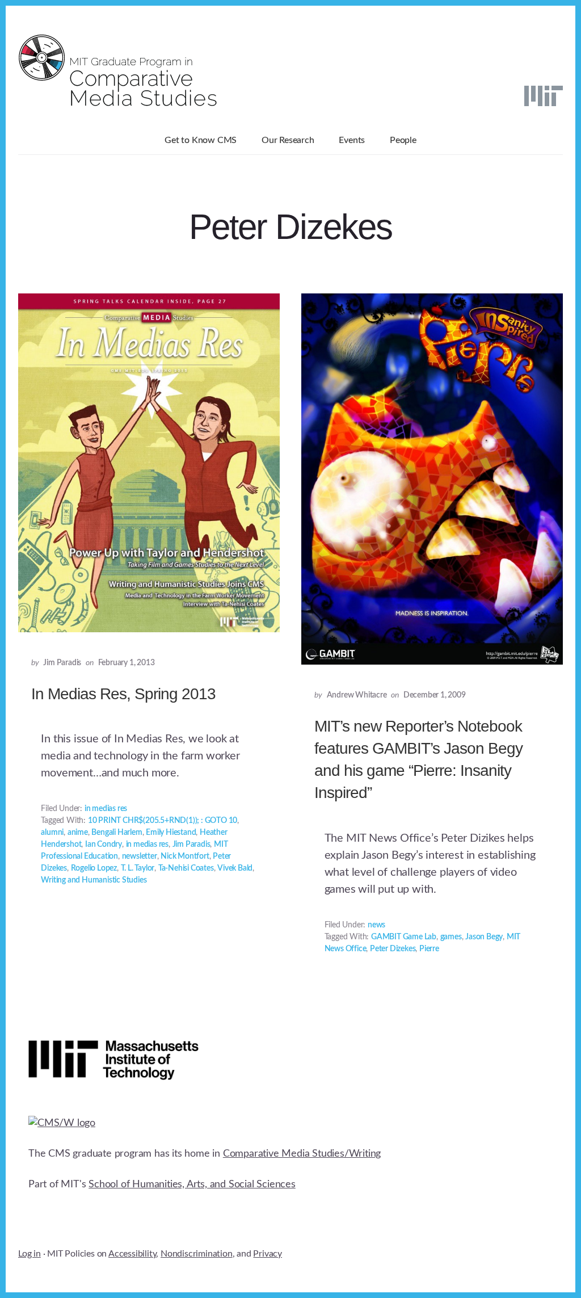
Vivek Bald (234, 868)
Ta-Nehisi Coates (186, 868)
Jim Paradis (191, 844)
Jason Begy (484, 937)
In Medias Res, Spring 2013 (123, 694)
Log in (29, 1253)
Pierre (429, 949)
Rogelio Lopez (94, 868)
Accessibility (132, 1253)
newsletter (139, 856)
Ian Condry (103, 844)
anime (78, 833)
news (376, 925)
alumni (52, 833)
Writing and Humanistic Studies (93, 880)
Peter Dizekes (392, 949)
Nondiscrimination (197, 1253)
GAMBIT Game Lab (403, 937)
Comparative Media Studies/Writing (302, 1154)
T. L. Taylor (138, 868)
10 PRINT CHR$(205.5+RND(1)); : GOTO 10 (162, 821)
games (451, 937)
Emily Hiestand (171, 833)
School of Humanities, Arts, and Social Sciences (192, 1184)
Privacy (267, 1253)
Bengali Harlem (116, 833)
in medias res (106, 809)
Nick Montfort (185, 856)
